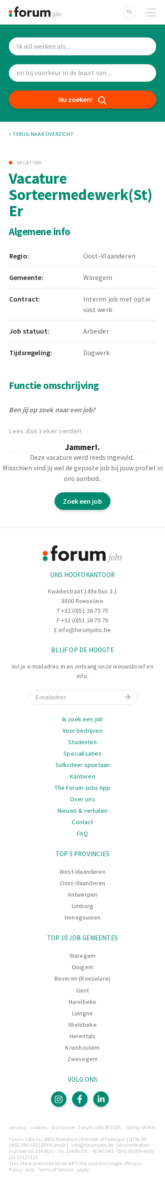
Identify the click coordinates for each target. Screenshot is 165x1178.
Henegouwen (82, 917)
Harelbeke (83, 1002)
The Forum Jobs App (82, 788)
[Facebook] (80, 1099)
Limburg (82, 906)
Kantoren (82, 776)
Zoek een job (82, 501)
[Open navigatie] (151, 12)
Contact (82, 822)
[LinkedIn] (101, 1099)
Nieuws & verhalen (82, 810)
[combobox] (82, 73)
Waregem (82, 956)
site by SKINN (140, 1127)
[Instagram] (58, 1099)
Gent (82, 990)
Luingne (82, 1013)
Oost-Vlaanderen (83, 883)
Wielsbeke (82, 1025)
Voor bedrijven (82, 730)
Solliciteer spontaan (82, 765)
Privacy (18, 1127)
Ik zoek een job (82, 719)
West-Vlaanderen (82, 872)
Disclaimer (63, 1127)
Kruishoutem (82, 1047)
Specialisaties (82, 753)
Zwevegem (82, 1059)
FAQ (82, 833)
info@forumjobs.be (85, 630)
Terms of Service (55, 1169)
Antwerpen (83, 894)
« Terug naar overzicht (41, 134)
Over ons (82, 799)
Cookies (38, 1127)
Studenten (82, 742)
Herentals (83, 1036)
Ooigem (82, 967)
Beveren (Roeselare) (82, 978)
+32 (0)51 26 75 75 (84, 610)
